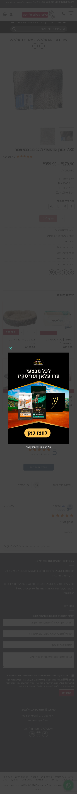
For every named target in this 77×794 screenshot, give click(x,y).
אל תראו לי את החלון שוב (38, 447)
